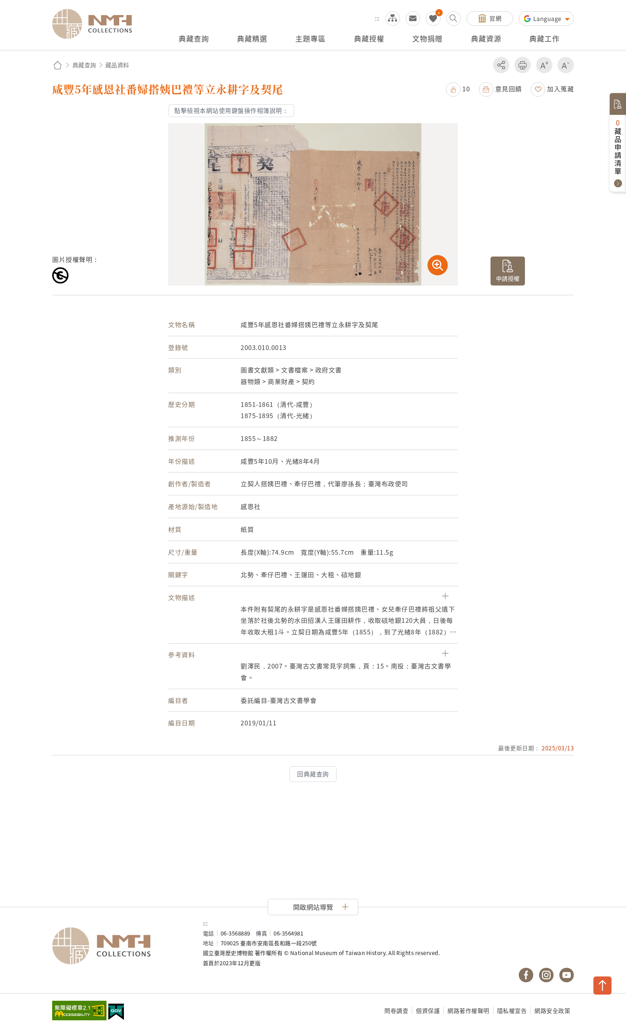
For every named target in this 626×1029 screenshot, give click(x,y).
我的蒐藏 (433, 18)
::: (377, 18)
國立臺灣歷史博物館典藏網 (96, 24)
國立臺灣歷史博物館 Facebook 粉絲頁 (526, 975)
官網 (495, 18)
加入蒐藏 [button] (560, 88)
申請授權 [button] (508, 278)
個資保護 (428, 1011)
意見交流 (413, 18)
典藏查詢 (84, 65)
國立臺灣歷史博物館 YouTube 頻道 (566, 975)
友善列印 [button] (522, 65)
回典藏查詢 (313, 774)
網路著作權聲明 (468, 1011)
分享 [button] (501, 65)
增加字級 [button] (544, 65)
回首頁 (57, 65)
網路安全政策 (552, 1011)
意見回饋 (508, 88)
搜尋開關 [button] (453, 18)
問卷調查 (396, 1011)
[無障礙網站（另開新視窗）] (79, 1011)
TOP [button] (602, 985)
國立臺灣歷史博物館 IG (546, 975)
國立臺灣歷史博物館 (120, 946)
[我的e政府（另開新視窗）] (116, 1013)
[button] (458, 88)
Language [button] (548, 18)
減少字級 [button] (566, 65)
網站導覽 (392, 18)
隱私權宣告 (512, 1011)
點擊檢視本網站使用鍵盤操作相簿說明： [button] (231, 110)
